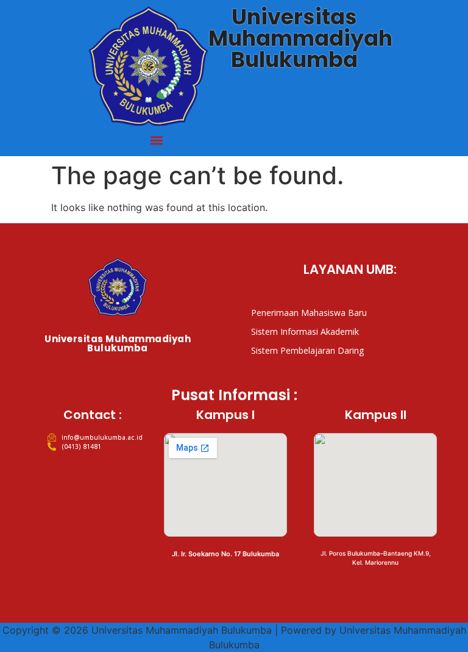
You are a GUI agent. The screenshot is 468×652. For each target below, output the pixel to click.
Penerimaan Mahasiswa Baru (309, 312)
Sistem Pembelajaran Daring (307, 350)
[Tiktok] (152, 376)
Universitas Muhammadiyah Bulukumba (300, 38)
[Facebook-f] (82, 376)
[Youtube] (129, 376)
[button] (156, 140)
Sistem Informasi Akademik (305, 331)
